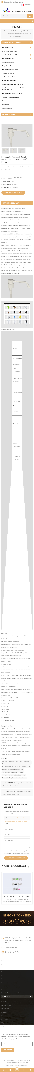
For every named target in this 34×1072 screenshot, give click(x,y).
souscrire (8, 1050)
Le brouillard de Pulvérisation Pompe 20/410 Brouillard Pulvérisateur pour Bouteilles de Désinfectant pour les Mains (17, 897)
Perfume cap (5, 101)
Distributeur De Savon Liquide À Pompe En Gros (17, 766)
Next (32, 867)
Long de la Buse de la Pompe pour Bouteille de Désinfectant (15, 763)
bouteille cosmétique (8, 58)
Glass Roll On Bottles (8, 62)
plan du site (4, 1019)
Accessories (5, 104)
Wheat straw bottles (8, 73)
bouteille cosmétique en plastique (12, 93)
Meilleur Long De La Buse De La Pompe (15, 775)
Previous (28, 867)
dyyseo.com (24, 1062)
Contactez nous (5, 1016)
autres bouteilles (7, 108)
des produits (5, 1008)
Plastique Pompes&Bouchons (21, 31)
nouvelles (4, 1012)
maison (3, 1001)
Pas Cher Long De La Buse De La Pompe (15, 778)
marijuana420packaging (21, 1065)
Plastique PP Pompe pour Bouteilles (13, 769)
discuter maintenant (17, 1069)
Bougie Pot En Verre (8, 66)
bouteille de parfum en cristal (10, 993)
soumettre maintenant (16, 858)
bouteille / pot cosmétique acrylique (12, 84)
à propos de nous (6, 1005)
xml (2, 1026)
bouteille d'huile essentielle (10, 55)
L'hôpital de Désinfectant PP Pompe (13, 772)
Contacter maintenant (13, 192)
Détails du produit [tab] (11, 203)
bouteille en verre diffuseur (10, 69)
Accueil (7, 31)
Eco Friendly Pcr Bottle (8, 77)
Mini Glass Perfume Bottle (9, 51)
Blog (2, 1023)
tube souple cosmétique (9, 80)
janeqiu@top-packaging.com (13, 2)
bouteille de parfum (7, 47)
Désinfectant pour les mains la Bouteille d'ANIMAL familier (13, 89)
